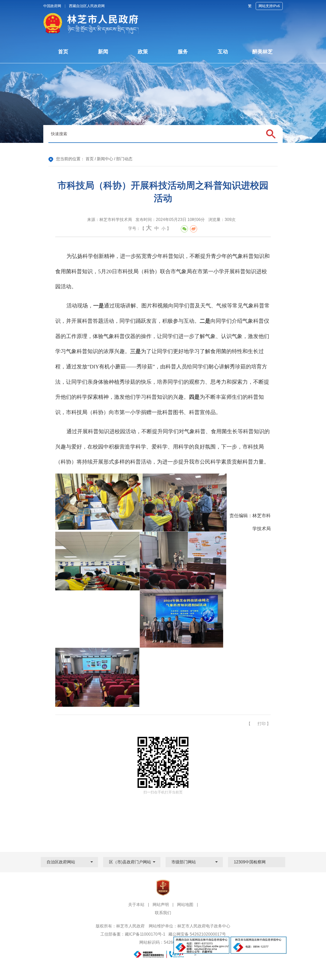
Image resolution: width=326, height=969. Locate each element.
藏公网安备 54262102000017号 (197, 934)
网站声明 (161, 904)
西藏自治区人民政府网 (87, 6)
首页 (90, 159)
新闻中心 (105, 159)
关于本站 (136, 904)
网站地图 (185, 904)
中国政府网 (52, 6)
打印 (261, 724)
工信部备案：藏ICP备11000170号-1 (132, 934)
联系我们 (163, 913)
